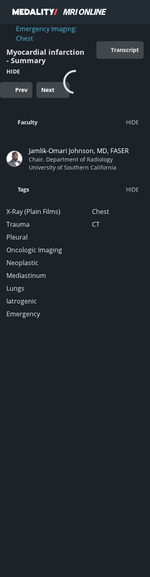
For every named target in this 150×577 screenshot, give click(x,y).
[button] (72, 122)
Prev (21, 90)
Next (47, 90)
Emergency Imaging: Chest (46, 33)
